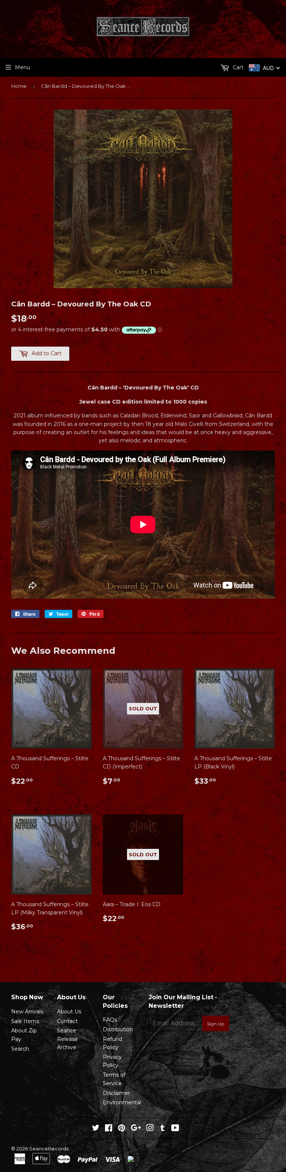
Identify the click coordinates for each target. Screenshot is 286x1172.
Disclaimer (116, 1093)
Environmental (122, 1102)
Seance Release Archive (67, 1039)
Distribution (118, 1029)
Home (18, 86)
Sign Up (215, 1023)
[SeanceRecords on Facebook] (108, 1128)
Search (20, 1048)
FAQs (110, 1019)
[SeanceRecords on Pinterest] (121, 1128)
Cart (237, 67)
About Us (69, 1011)
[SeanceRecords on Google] (136, 1128)
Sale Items (25, 1021)
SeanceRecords (49, 1149)
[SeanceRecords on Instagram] (150, 1128)
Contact (67, 1021)
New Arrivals (27, 1011)
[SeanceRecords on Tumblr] (162, 1128)
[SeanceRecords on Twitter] (95, 1128)
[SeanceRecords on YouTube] (175, 1128)
